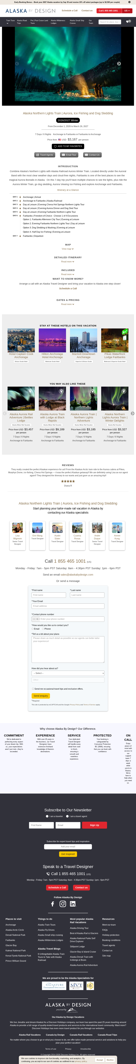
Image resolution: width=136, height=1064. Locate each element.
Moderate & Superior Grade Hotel (115, 361)
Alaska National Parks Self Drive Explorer (82, 940)
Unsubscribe (85, 1049)
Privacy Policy (75, 705)
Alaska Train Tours (46, 925)
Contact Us (94, 155)
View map (66, 249)
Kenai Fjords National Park (18, 956)
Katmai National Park (16, 950)
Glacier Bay (11, 945)
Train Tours (10, 21)
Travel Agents (46, 155)
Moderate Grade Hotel (52, 361)
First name (37, 590)
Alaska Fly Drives (46, 930)
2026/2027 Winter (68, 120)
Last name (76, 590)
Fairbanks (10, 940)
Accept (100, 1060)
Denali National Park (15, 935)
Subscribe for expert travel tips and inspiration (68, 841)
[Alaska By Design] (30, 11)
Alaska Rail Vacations (30, 1035)
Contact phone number (43, 614)
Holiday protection (110, 935)
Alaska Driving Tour (79, 928)
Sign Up (94, 825)
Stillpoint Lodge (77, 946)
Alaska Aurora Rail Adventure (84, 965)
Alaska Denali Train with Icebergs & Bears (81, 958)
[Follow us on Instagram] (63, 904)
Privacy (68, 1049)
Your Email (38, 601)
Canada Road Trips (107, 1035)
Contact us (87, 10)
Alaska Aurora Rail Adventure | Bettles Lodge (21, 417)
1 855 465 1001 (110, 11)
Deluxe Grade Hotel (21, 361)
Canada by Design (55, 1035)
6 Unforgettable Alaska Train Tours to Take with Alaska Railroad (51, 957)
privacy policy (81, 1061)
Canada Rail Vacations (81, 1035)
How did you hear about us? (45, 668)
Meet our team (109, 925)
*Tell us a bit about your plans (45, 634)
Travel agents (108, 945)
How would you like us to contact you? (51, 625)
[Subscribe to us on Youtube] (83, 904)
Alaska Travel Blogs (49, 948)
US (126, 11)
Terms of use (50, 1049)
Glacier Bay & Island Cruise (83, 952)
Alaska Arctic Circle (15, 930)
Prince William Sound (16, 961)
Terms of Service (89, 705)
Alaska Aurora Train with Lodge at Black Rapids (52, 417)
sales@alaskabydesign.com (77, 574)
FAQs (105, 930)
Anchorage (11, 925)
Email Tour (71, 155)
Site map (106, 956)
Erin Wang (37, 536)
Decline (110, 1060)
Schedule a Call (69, 10)
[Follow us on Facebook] (52, 904)
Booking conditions (111, 940)
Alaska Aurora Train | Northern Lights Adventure (84, 417)
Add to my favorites (70, 146)
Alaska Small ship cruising (50, 935)
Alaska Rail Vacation (115, 425)
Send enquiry (41, 696)
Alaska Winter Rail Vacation (21, 425)
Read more (66, 261)
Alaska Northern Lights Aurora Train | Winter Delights (114, 417)
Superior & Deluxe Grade (84, 361)
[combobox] (36, 619)
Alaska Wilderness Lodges (50, 940)
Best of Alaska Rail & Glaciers (84, 933)
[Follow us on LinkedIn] (73, 904)
